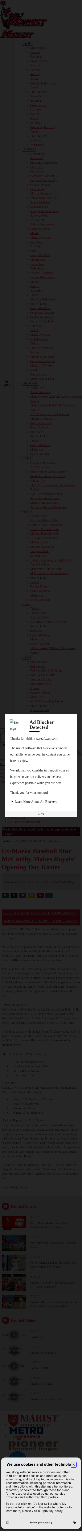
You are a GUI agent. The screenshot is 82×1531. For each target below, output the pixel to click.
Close (41, 814)
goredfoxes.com (46, 738)
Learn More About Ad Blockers (36, 801)
